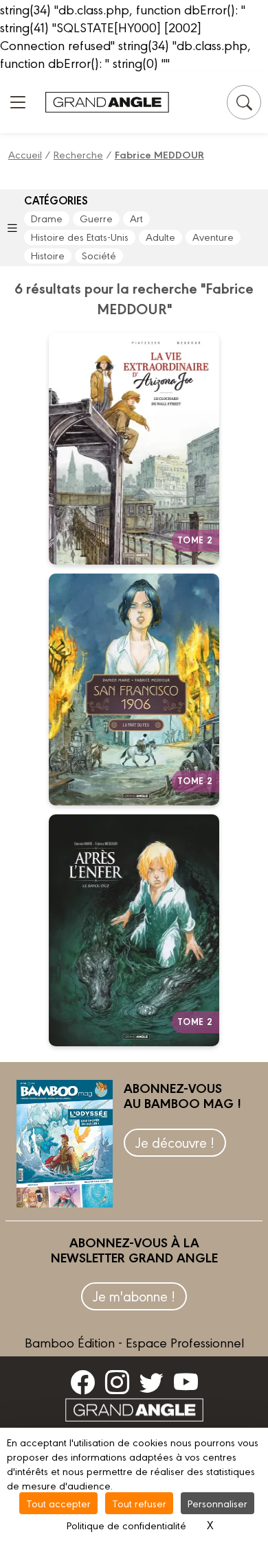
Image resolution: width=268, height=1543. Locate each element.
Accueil (25, 154)
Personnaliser (217, 1503)
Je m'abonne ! (134, 1295)
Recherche (78, 154)
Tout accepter (58, 1503)
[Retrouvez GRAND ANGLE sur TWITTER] (151, 1382)
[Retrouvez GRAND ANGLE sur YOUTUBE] (186, 1382)
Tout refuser (139, 1503)
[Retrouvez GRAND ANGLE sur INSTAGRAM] (117, 1382)
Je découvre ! (174, 1142)
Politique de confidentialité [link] (126, 1525)
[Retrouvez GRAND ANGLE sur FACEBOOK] (83, 1382)
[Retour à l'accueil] (107, 102)
